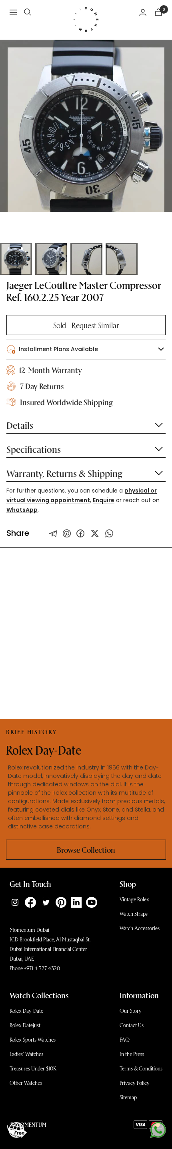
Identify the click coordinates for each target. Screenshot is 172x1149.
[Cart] (158, 12)
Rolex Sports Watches (33, 1039)
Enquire (103, 500)
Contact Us (132, 1025)
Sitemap (128, 1097)
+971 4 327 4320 (42, 968)
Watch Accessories (140, 928)
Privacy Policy (135, 1082)
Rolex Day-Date (26, 1010)
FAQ (125, 1039)
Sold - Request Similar (86, 325)
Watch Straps (134, 913)
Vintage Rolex (134, 899)
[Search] (27, 12)
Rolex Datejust (25, 1025)
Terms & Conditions (141, 1068)
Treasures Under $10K (33, 1068)
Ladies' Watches (26, 1053)
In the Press (132, 1053)
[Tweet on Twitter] (53, 533)
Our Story (131, 1010)
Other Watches (26, 1082)
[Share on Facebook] (80, 533)
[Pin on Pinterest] (67, 533)
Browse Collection (86, 849)
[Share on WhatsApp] (109, 533)
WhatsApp (22, 510)
